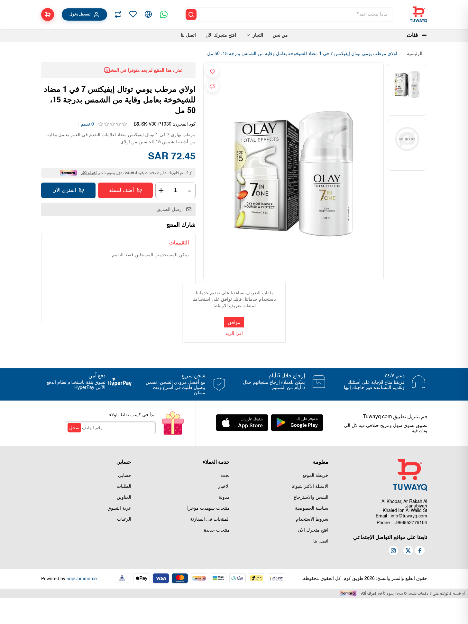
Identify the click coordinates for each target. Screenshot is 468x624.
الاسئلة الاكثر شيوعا (309, 486)
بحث (225, 475)
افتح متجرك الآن (313, 530)
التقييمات (179, 242)
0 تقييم (87, 124)
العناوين (124, 497)
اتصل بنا (320, 541)
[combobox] (295, 14)
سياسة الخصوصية (311, 508)
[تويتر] (408, 551)
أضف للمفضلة (212, 71)
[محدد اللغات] (148, 14)
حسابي (124, 475)
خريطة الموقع (315, 475)
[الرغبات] (133, 14)
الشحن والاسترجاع (311, 497)
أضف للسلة (121, 190)
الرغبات (124, 519)
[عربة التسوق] (47, 14)
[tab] (179, 243)
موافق (234, 322)
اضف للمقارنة (212, 86)
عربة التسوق (119, 508)
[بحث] (191, 14)
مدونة (224, 497)
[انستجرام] (393, 551)
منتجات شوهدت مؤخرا (208, 508)
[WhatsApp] (164, 14)
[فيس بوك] (420, 551)
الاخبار (224, 486)
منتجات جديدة (217, 530)
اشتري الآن (64, 190)
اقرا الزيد (234, 333)
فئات (412, 35)
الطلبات (124, 486)
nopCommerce (82, 579)
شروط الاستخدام (312, 519)
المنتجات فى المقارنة (210, 519)
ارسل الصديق (170, 209)
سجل (74, 427)
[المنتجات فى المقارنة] (118, 14)
